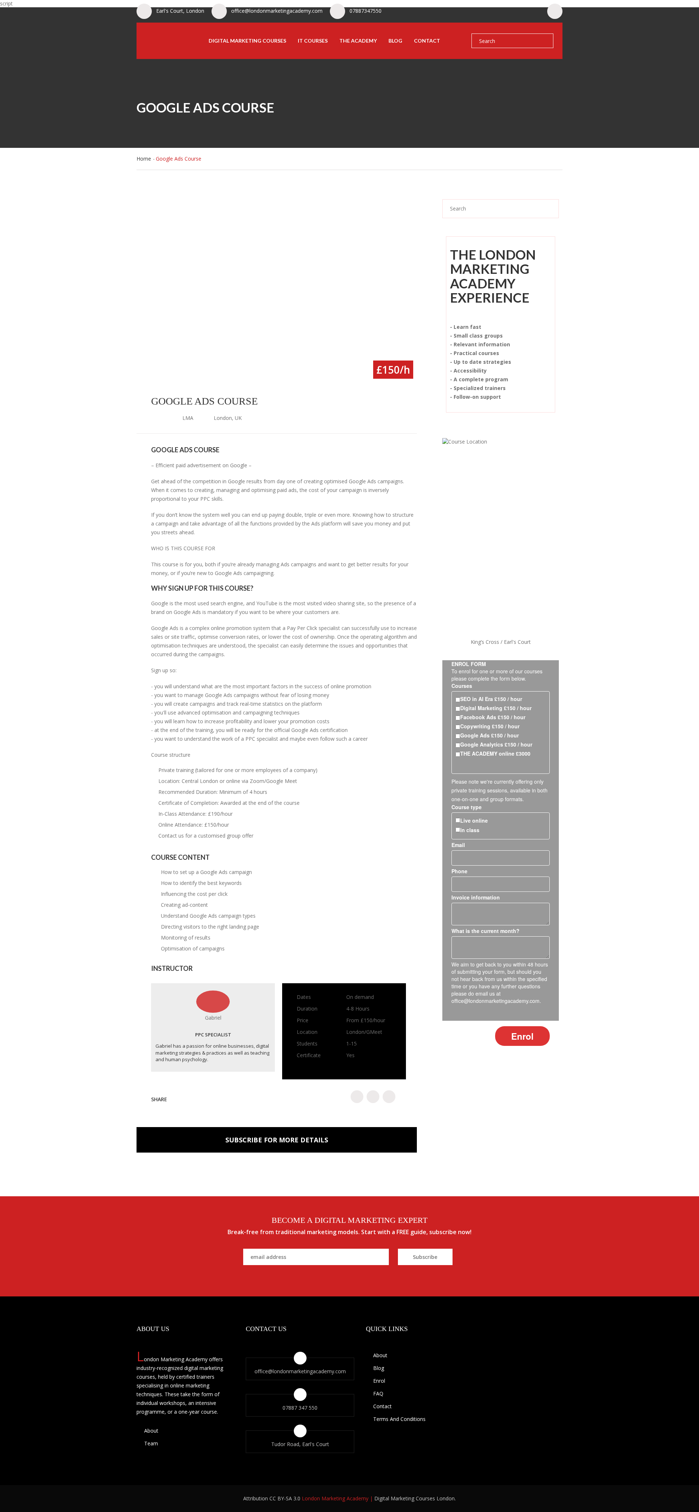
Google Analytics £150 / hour (496, 744)
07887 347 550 (300, 1407)
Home (144, 158)
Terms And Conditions (399, 1418)
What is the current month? (485, 930)
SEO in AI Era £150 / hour (491, 698)
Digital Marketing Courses (247, 41)
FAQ (378, 1393)
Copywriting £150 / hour (490, 726)
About (150, 1430)
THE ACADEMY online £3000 (495, 753)
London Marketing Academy (335, 1498)
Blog (395, 41)
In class (469, 830)
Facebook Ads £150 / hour (492, 717)
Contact (427, 41)
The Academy (358, 41)
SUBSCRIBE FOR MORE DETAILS (276, 1139)
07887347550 (366, 10)
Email (458, 844)
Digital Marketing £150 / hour (496, 708)
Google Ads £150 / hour (489, 735)
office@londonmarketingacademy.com (277, 10)
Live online (474, 820)
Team (150, 1443)
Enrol (379, 1380)
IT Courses (313, 41)
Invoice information (475, 897)
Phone (459, 871)
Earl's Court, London (180, 10)
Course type (466, 807)
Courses (461, 685)
